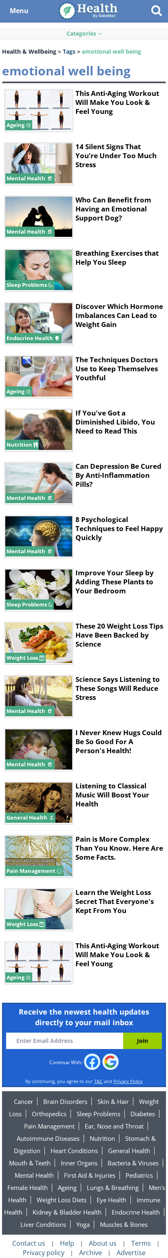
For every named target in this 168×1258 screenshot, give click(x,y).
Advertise (131, 1252)
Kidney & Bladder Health (67, 1212)
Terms (141, 1243)
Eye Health (111, 1200)
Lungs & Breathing (113, 1187)
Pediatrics (139, 1175)
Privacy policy (43, 1252)
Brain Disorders (65, 1101)
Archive (90, 1252)
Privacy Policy (128, 1081)
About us (103, 1243)
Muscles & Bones (124, 1224)
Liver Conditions (43, 1224)
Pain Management (49, 1126)
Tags (69, 51)
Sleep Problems (98, 1114)
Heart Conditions (74, 1151)
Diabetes (142, 1114)
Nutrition (102, 1138)
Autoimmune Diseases (48, 1138)
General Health (129, 1151)
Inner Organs (79, 1163)
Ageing (67, 1187)
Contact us (28, 1243)
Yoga (83, 1224)
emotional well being (111, 51)
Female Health (27, 1187)
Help (67, 1243)
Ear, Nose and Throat (114, 1126)
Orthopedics (49, 1114)
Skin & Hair (113, 1101)
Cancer (23, 1101)
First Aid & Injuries (89, 1175)
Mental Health (34, 1175)
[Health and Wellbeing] (88, 10)
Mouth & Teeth (30, 1163)
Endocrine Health (136, 1212)
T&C (98, 1081)
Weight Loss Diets (61, 1200)
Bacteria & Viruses (133, 1163)
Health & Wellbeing (29, 51)
